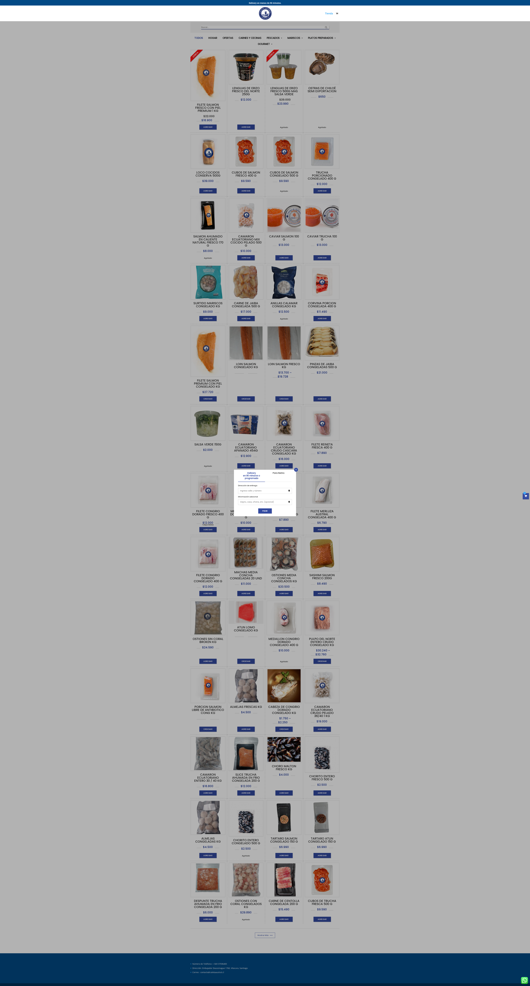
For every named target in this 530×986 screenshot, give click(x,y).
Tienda (329, 13)
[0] (526, 496)
